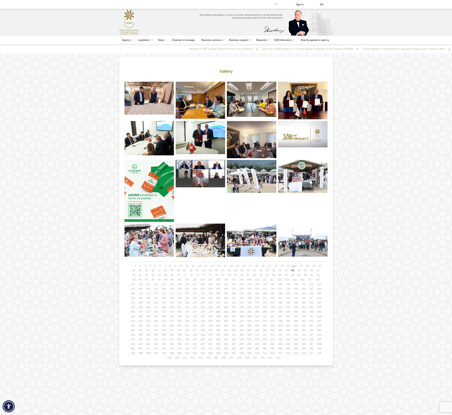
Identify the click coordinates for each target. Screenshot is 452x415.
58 (292, 270)
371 (148, 330)
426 (187, 339)
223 (164, 302)
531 (263, 357)
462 (272, 344)
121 (148, 284)
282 (234, 311)
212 (272, 298)
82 (254, 275)
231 (226, 302)
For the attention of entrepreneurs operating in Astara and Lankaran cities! (375, 48)
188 (280, 293)
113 (279, 279)
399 (172, 334)
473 (164, 348)
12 (193, 265)
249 (172, 307)
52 (254, 270)
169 (133, 293)
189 (288, 293)
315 (296, 316)
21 (250, 265)
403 (203, 334)
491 (304, 348)
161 (265, 288)
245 (140, 307)
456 (226, 344)
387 (272, 330)
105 (218, 279)
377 (195, 330)
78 (229, 275)
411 (265, 334)
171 (148, 293)
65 (146, 275)
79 (235, 275)
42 (191, 270)
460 (257, 344)
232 (234, 302)
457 (234, 344)
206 (226, 298)
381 (226, 330)
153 (203, 288)
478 (203, 348)
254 (210, 307)
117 (310, 279)
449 (172, 344)
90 (305, 275)
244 (133, 307)
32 (320, 265)
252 (195, 307)
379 (210, 330)
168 (319, 288)
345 (140, 325)
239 (288, 302)
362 (272, 325)
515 (296, 353)
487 (272, 348)
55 (273, 270)
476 (187, 348)
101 (187, 279)
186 (265, 293)
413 (280, 334)
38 (165, 270)
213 (280, 298)
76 (216, 275)
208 (242, 298)
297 (156, 316)
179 (210, 293)
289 (288, 311)
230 (218, 302)
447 (156, 344)
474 (172, 348)
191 (304, 293)
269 (133, 311)
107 (233, 279)
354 (210, 325)
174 (172, 293)
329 (210, 321)
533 (278, 357)
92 (318, 275)
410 (257, 334)
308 (242, 316)
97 (159, 279)
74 (203, 275)
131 (226, 284)
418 (319, 334)
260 (257, 307)
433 (241, 339)
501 (187, 353)
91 (311, 275)
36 (152, 270)
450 (179, 344)
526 (224, 357)
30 (307, 265)
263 (280, 307)
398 (164, 334)
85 (273, 275)
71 (184, 275)
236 (265, 302)
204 (211, 298)
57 (286, 270)
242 (311, 302)
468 (319, 344)
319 (133, 321)
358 (241, 325)
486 (265, 348)
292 (311, 311)
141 (304, 284)
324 (172, 321)
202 (195, 298)
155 (218, 288)
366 (304, 325)
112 (272, 279)
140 (296, 284)
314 (288, 316)
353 (203, 325)
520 (177, 357)
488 (280, 348)
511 (265, 353)
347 (156, 325)
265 (296, 307)
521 (185, 357)
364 (288, 325)
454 (210, 344)
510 (257, 353)
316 (304, 316)
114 (287, 279)
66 (152, 275)
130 (218, 284)
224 (172, 302)
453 (203, 344)
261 (265, 307)
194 (133, 298)
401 (187, 334)
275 (179, 311)
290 (296, 311)
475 (179, 348)
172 (156, 293)
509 (249, 353)
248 (164, 307)
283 (241, 311)
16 (218, 265)
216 (304, 298)
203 (203, 298)
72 (191, 275)
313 (280, 316)
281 (226, 311)
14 (205, 265)
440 (296, 339)
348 (164, 325)
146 (148, 288)
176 (187, 293)
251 (187, 307)
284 (249, 311)
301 (187, 316)
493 (319, 348)
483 (241, 348)
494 (133, 353)
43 (197, 270)
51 (248, 270)
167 (311, 288)
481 (226, 348)
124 (172, 284)
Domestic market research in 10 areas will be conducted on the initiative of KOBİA (279, 48)
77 (222, 275)
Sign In (300, 4)
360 (257, 325)
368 (319, 325)
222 (156, 302)
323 (164, 321)
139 (288, 284)
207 (234, 298)
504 (211, 353)
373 (164, 330)
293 (319, 311)
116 (302, 279)
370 (140, 330)
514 (288, 353)
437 (272, 339)
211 (265, 298)
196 (148, 298)
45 (210, 270)
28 (294, 265)
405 (218, 334)
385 (257, 330)
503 (203, 353)
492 (311, 348)
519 (169, 357)
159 (249, 288)
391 (304, 330)
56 (280, 270)
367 (311, 325)
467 (311, 344)
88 (292, 275)
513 (280, 353)
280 (218, 311)
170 (140, 293)
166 (304, 288)
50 (241, 270)
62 (318, 270)
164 (288, 288)
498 (164, 353)
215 (296, 298)
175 (179, 293)
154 (210, 288)
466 (304, 344)
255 (218, 307)
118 (317, 279)
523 (200, 357)
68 (165, 275)
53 (261, 270)
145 (140, 288)
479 (210, 348)
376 (187, 330)
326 (187, 321)
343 (319, 321)
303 (203, 316)
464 (288, 344)
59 (299, 270)
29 (301, 265)
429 (210, 339)
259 (249, 307)
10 (180, 265)
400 (179, 334)
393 (319, 330)
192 (311, 293)
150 (179, 288)
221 (148, 302)
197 (156, 298)
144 (133, 288)
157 (234, 288)
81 (248, 275)
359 (249, 325)
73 (197, 275)
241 (304, 302)
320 (140, 321)
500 (179, 353)
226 (187, 302)
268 (319, 307)
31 (314, 265)
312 (272, 316)
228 (203, 302)
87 (286, 275)
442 (311, 339)
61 (311, 270)
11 (187, 265)
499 (172, 353)
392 (311, 330)
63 (133, 275)
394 (133, 334)
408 (242, 334)
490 (296, 348)
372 (156, 330)
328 (203, 321)
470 (140, 348)
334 (249, 321)
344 (133, 325)
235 (257, 302)
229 (210, 302)
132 (234, 284)
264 (288, 307)
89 (299, 275)
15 (212, 265)
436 (265, 339)
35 (146, 270)
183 (241, 293)
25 (275, 265)
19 (237, 265)
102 (195, 279)
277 (195, 311)
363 (280, 325)
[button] (9, 406)
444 (133, 344)
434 (249, 339)
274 (172, 311)
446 (148, 344)
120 (140, 284)
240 (296, 302)
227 (195, 302)
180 (218, 293)
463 (280, 344)
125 (179, 284)
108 (241, 279)
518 (319, 353)
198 (164, 298)
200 (179, 298)
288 (280, 311)
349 (172, 325)
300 (179, 316)
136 (265, 284)
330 (218, 321)
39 (172, 270)
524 (208, 357)
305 (218, 316)
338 (280, 321)
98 (165, 279)
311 (265, 316)
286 (265, 311)
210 (257, 298)
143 (319, 284)
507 (234, 353)
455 (218, 344)
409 (249, 334)
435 (257, 339)
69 (172, 275)
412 (272, 334)
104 (210, 279)
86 (280, 275)
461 (265, 344)
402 (195, 334)
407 (234, 334)
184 (249, 293)
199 (172, 298)
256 (226, 307)
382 (234, 330)
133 (241, 284)
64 (140, 275)
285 (257, 311)
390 (296, 330)
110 (257, 279)
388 (280, 330)
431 (226, 339)
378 (203, 330)
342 (311, 321)
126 (187, 284)
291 (304, 311)
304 (211, 316)
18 (231, 265)
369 (133, 330)
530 (255, 357)
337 (272, 321)
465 (296, 344)
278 (203, 311)
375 (179, 330)
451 (187, 344)
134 (249, 284)
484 (249, 348)
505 (218, 353)
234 (249, 302)
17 (225, 265)
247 (156, 307)
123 (164, 284)
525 (216, 357)
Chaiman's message (183, 40)
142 (311, 284)
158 (241, 288)
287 (272, 311)
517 (311, 353)
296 (148, 316)
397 (156, 334)
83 (261, 275)
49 (235, 270)
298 (164, 316)
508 (242, 353)
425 (179, 339)
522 (193, 357)
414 (288, 334)
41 (184, 270)
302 (195, 316)
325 (179, 321)
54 (267, 270)
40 (178, 270)
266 (304, 307)
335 (257, 321)
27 (288, 265)
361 (265, 325)
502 (195, 353)
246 (148, 307)
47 (222, 270)
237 (272, 302)
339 (288, 321)
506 (226, 353)
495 (141, 353)
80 (241, 275)
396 (148, 334)
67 (159, 275)
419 (133, 339)
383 (241, 330)
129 (210, 284)
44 (203, 270)
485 (257, 348)
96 (153, 279)
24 (269, 265)
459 (249, 344)
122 (156, 284)
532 (270, 357)
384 (249, 330)
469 (133, 348)
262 (272, 307)
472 (156, 348)
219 (133, 302)
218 (319, 298)
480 (218, 348)
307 (234, 316)
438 (280, 339)
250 (179, 307)
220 (140, 302)
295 (141, 316)
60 (305, 270)
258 (241, 307)
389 (288, 330)
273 (164, 311)
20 (244, 265)
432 (234, 339)
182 (234, 293)
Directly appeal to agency (315, 40)
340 (296, 321)
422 (156, 339)
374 (172, 330)
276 (187, 311)
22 (256, 265)
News (161, 40)
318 (319, 316)
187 (272, 293)
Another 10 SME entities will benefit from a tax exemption (193, 48)
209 (249, 298)
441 (304, 339)
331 (226, 321)
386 (265, 330)
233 (241, 302)
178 (203, 293)
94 (140, 279)
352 (195, 325)
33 (133, 270)
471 (148, 348)
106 (226, 279)
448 (164, 344)
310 (257, 316)
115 (295, 279)
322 (156, 321)
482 (234, 348)
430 (218, 339)
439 (288, 339)
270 (140, 311)
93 (134, 279)
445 (140, 344)
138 (280, 284)
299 (172, 316)
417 (311, 334)
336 (265, 321)
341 (304, 321)
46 (216, 270)
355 (218, 325)
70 (178, 275)
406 (226, 334)
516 (304, 353)
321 (148, 321)
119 (133, 284)
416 (304, 334)
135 (257, 284)
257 (234, 307)
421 (148, 339)
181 (226, 293)
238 (280, 302)
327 (195, 321)
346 (148, 325)
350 (179, 325)
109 (249, 279)
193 (319, 293)
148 (164, 288)
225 (179, 302)
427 (195, 339)
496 (148, 353)
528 (239, 357)
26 (282, 265)
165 (296, 288)
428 (203, 339)
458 (241, 344)
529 (247, 357)
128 (203, 284)
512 (272, 353)
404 (211, 334)
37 (159, 270)
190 (296, 293)
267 (311, 307)
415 (296, 334)
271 (148, 311)
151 (187, 288)
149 (172, 288)
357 (234, 325)
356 (226, 325)
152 (195, 288)
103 (202, 279)
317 (311, 316)
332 (234, 321)
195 (141, 298)
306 (226, 316)
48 (229, 270)
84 (267, 275)
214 (288, 298)
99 (172, 279)
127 (195, 284)
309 (249, 316)
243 (319, 302)
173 (164, 293)
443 (319, 339)
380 (218, 330)
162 (272, 288)
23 (263, 265)
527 (232, 357)
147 (156, 288)
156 (226, 288)
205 (218, 298)
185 (257, 293)
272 (156, 311)
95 (146, 279)
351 (187, 325)
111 (264, 279)
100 (179, 279)
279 (210, 311)
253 (203, 307)
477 (195, 348)
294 (133, 316)
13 (199, 265)
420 (140, 339)
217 (311, 298)
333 (241, 321)
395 (141, 334)
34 (140, 270)
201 (187, 298)
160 (257, 288)
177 (195, 293)
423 (164, 339)
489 (288, 348)
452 (195, 344)
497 (156, 353)
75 (210, 275)
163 (280, 288)
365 (296, 325)
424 (172, 339)
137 (272, 284)
